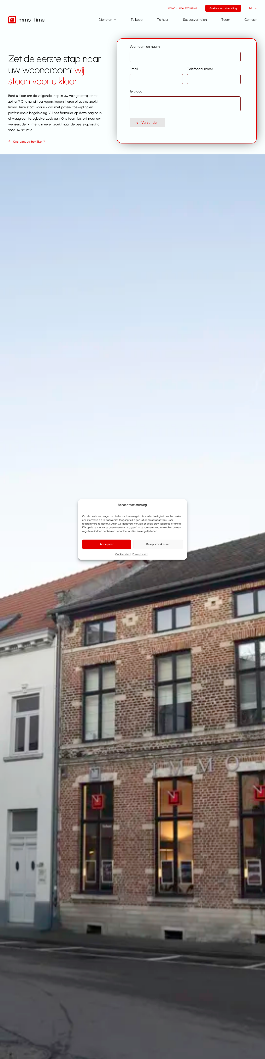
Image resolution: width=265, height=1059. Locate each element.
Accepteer (107, 544)
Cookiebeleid (122, 554)
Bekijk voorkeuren (158, 544)
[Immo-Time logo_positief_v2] (26, 17)
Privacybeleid (139, 554)
